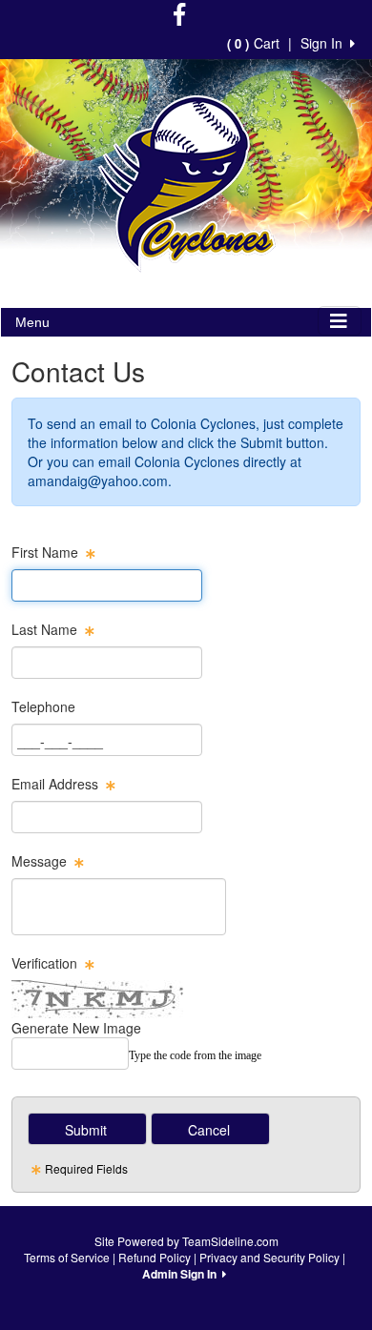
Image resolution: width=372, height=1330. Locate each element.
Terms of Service (67, 1257)
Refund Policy (154, 1257)
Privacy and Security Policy (269, 1257)
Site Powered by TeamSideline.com (186, 1241)
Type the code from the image (195, 1055)
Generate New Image (76, 1027)
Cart (253, 42)
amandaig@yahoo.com (98, 480)
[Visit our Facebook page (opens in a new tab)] (179, 18)
